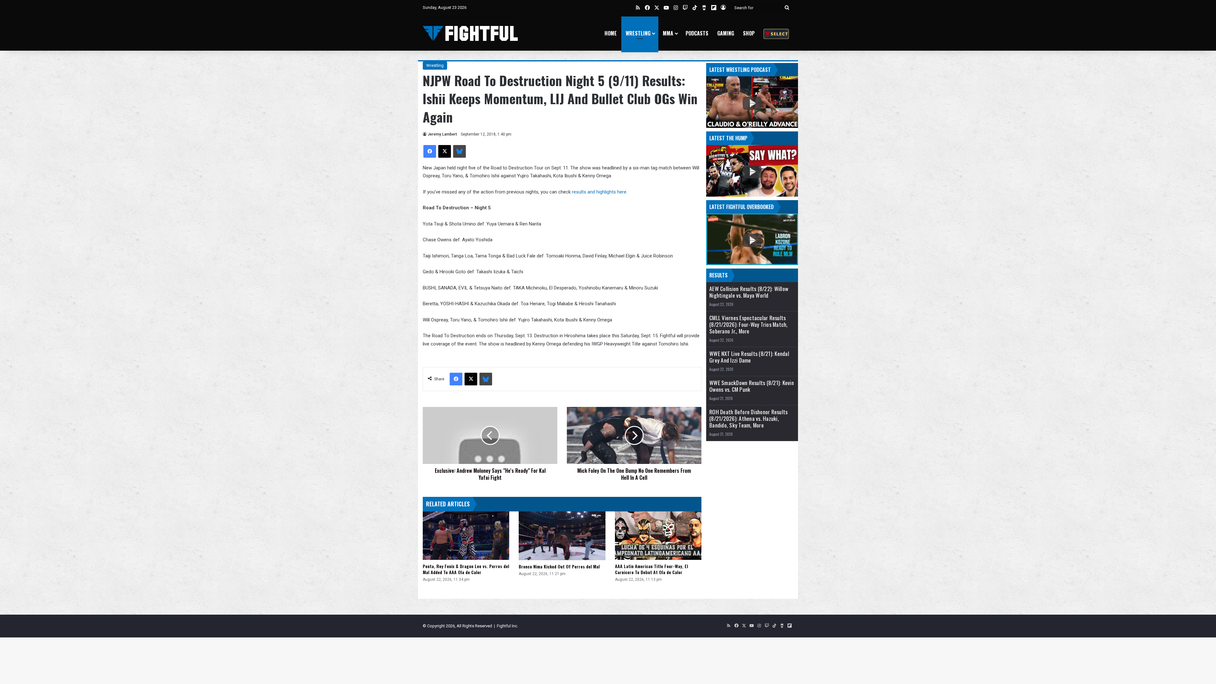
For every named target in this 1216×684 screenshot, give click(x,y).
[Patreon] (776, 33)
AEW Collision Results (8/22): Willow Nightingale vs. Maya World (748, 292)
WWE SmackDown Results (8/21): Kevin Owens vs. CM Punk (751, 386)
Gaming (725, 33)
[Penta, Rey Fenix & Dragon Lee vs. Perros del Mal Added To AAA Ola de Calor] (466, 535)
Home (611, 33)
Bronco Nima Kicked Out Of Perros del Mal (559, 566)
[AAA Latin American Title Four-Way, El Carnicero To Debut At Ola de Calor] (658, 535)
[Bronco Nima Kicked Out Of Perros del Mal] (562, 535)
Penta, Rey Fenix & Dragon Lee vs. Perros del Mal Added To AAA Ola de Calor (466, 569)
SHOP (749, 33)
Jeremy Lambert (442, 134)
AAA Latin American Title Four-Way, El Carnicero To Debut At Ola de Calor (651, 569)
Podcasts (697, 33)
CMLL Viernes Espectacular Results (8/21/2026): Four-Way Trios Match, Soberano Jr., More (748, 324)
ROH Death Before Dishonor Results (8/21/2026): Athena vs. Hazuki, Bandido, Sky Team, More (748, 418)
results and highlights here (599, 192)
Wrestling (638, 33)
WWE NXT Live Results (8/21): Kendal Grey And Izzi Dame (749, 357)
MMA (668, 33)
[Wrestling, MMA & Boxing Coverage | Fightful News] (470, 33)
